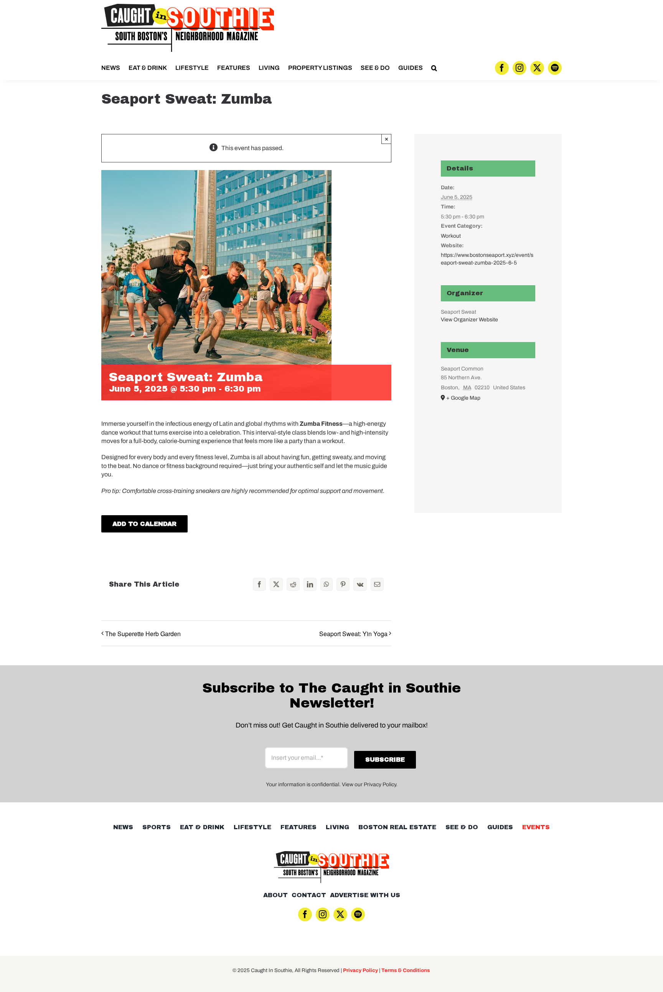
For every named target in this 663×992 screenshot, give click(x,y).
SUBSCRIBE (331, 536)
